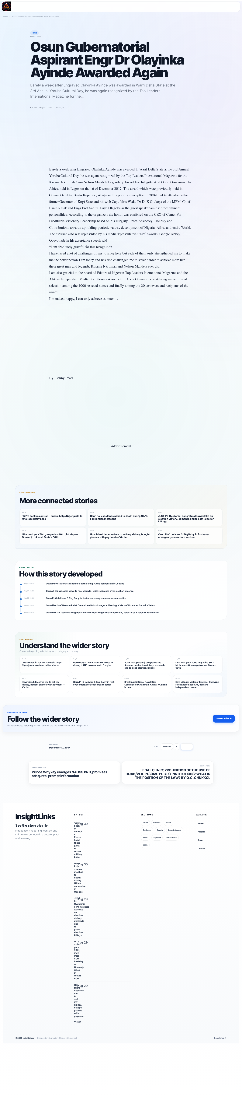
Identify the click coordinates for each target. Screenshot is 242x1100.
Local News (171, 837)
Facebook (167, 746)
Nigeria (201, 831)
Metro (168, 822)
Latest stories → (224, 718)
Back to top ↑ (220, 1038)
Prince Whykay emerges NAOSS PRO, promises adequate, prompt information (69, 774)
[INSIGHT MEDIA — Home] (6, 6)
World (145, 837)
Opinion (157, 837)
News (145, 822)
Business (147, 830)
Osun (145, 845)
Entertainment (174, 830)
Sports (160, 830)
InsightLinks (35, 816)
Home (5, 16)
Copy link (187, 746)
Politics (156, 822)
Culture (201, 848)
